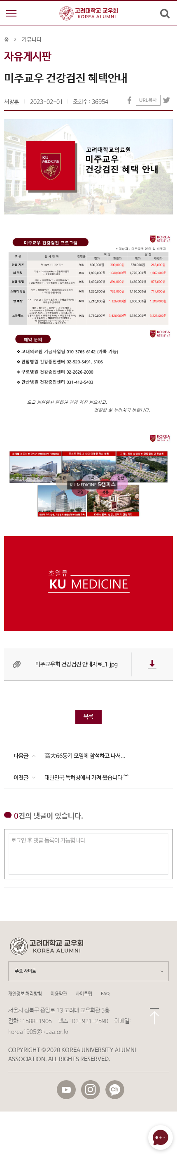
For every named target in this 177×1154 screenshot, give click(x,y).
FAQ (105, 993)
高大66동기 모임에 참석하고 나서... (85, 756)
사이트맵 (84, 993)
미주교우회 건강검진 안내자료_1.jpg (76, 664)
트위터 (167, 100)
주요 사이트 (25, 971)
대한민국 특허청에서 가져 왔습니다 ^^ (86, 778)
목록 (88, 717)
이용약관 (59, 993)
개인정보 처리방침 (25, 993)
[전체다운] (152, 664)
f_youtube (66, 1089)
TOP (154, 1018)
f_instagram (90, 1089)
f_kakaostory (114, 1089)
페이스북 (129, 100)
